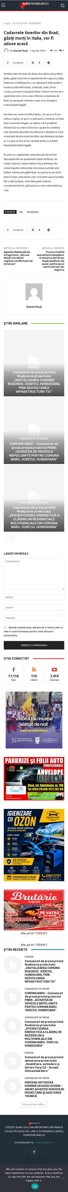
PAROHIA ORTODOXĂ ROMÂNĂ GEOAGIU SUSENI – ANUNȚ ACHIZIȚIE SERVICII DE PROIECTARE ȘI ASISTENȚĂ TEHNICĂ (44, 1089)
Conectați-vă (34, 667)
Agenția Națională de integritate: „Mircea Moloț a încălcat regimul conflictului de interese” (18, 258)
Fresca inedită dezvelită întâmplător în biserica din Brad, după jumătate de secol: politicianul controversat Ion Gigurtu (50, 261)
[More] (49, 63)
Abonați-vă (54, 667)
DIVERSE (33, 367)
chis (21, 211)
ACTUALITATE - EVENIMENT (27, 23)
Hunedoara (33, 211)
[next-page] (12, 538)
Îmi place (13, 667)
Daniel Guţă (21, 50)
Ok (35, 1186)
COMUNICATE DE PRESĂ (33, 438)
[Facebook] (34, 1152)
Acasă (7, 23)
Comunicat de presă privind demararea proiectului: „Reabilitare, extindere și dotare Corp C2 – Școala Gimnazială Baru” (44, 1064)
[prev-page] (6, 538)
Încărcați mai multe (33, 1104)
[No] (63, 1178)
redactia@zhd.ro (44, 1142)
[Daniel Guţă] (7, 50)
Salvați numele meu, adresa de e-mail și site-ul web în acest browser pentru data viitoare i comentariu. (33, 631)
